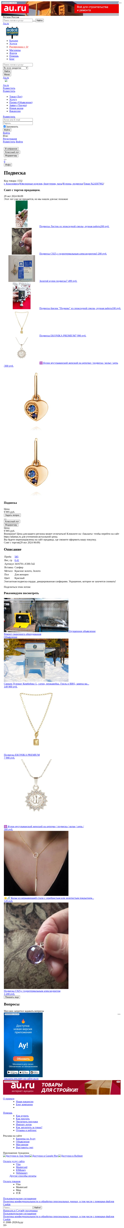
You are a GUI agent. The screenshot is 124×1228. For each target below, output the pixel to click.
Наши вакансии (24, 1101)
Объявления (22, 1141)
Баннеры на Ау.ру (26, 1138)
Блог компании (24, 1104)
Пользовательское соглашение (19, 1198)
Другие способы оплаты (23, 1176)
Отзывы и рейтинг (26, 1130)
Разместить (9, 88)
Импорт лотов (24, 1124)
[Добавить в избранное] (5, 519)
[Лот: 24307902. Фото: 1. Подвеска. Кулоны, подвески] (36, 431)
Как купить (22, 1115)
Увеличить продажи (27, 1121)
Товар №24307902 (93, 183)
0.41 (17, 560)
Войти (6, 133)
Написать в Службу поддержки (20, 1210)
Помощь (7, 1112)
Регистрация (10, 138)
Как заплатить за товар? (29, 1127)
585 (16, 556)
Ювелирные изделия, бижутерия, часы (41, 183)
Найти (7, 71)
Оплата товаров (12, 1181)
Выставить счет (24, 1147)
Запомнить (12, 126)
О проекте (8, 1098)
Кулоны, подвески (73, 183)
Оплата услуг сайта (14, 1161)
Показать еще (12, 997)
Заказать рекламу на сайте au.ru (21, 1078)
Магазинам (22, 1144)
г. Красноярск (11, 183)
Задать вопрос (12, 515)
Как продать (23, 1118)
